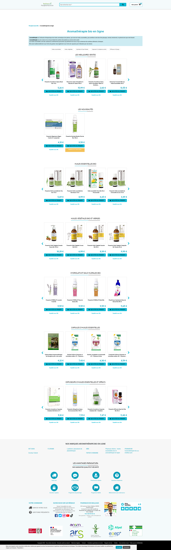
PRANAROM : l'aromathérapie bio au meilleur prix (132, 451)
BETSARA (31, 449)
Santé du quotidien (52, 8)
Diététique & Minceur (87, 8)
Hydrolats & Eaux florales (82, 49)
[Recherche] (123, 4)
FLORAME (51, 449)
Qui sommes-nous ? (124, 543)
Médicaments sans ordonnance (117, 493)
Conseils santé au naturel (63, 543)
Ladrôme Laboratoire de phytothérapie (74, 450)
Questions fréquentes (116, 480)
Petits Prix (138, 8)
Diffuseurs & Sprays (114, 49)
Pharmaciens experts (96, 480)
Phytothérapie (62, 8)
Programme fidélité (96, 493)
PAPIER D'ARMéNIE (92, 453)
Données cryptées (54, 493)
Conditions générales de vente (95, 543)
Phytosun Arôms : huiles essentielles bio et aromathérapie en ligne (113, 451)
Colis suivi (54, 480)
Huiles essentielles (56, 49)
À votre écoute (75, 480)
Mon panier (135, 4)
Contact (84, 543)
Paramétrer (126, 547)
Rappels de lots (108, 543)
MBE (87, 449)
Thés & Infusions (79, 8)
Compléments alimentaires (33, 8)
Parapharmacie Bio (33, 26)
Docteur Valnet (33, 453)
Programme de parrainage (75, 493)
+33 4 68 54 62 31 (90, 513)
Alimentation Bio (113, 8)
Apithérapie (71, 8)
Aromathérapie (43, 8)
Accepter (119, 547)
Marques (130, 8)
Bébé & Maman (105, 8)
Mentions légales (75, 543)
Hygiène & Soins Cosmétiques (96, 8)
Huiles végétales (69, 49)
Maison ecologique (122, 8)
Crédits (116, 543)
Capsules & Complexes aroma (99, 49)
